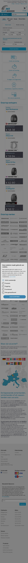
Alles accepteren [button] (15, 296)
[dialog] (14, 281)
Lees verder (13, 276)
